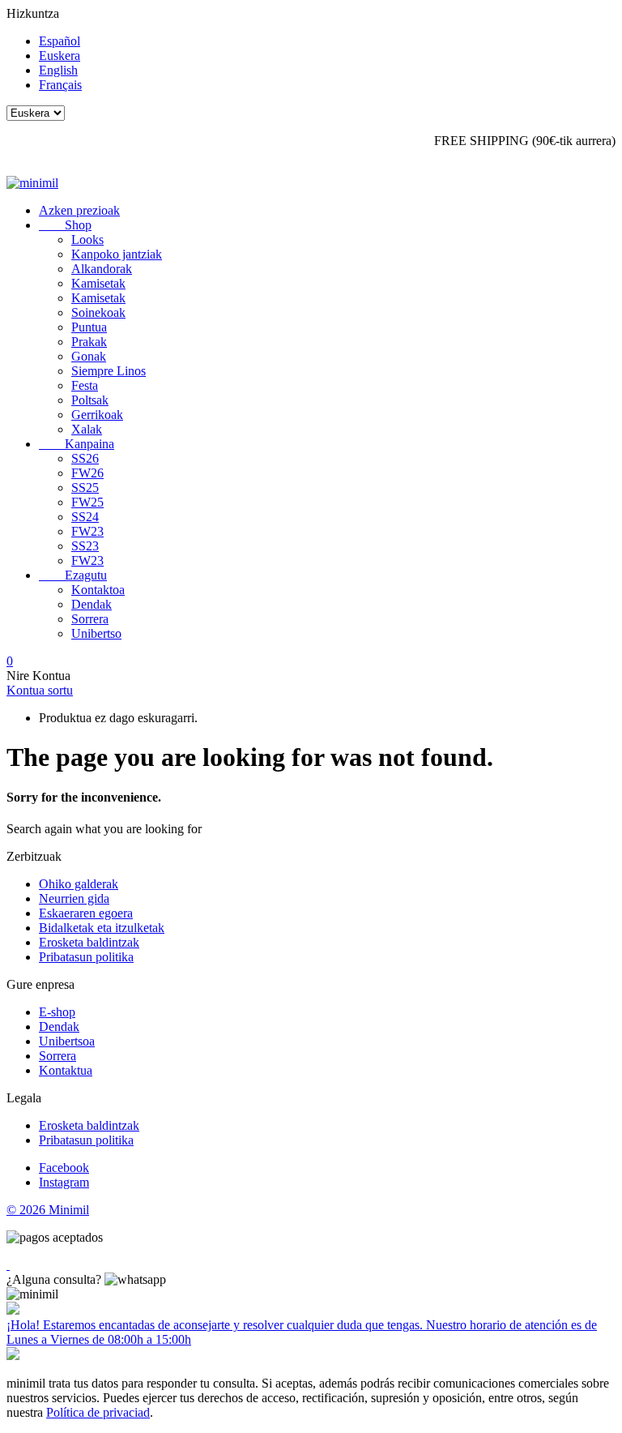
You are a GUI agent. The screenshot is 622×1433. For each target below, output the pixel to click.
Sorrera (90, 619)
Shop (65, 225)
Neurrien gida (74, 898)
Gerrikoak (97, 414)
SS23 (85, 546)
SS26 (85, 458)
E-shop (57, 1012)
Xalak (86, 429)
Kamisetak (98, 283)
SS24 (85, 517)
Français (60, 85)
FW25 (87, 502)
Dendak (91, 604)
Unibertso (96, 633)
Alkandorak (101, 269)
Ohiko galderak (78, 884)
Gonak (88, 356)
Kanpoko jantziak (116, 254)
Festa (84, 385)
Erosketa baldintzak (89, 942)
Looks (87, 239)
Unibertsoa (67, 1041)
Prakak (89, 342)
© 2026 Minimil (47, 1210)
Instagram (64, 1182)
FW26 (87, 473)
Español (59, 41)
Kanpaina (76, 444)
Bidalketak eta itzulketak (101, 928)
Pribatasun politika (86, 957)
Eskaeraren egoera (86, 913)
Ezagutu (73, 575)
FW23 (87, 531)
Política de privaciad (98, 1412)
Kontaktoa (98, 590)
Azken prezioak (79, 210)
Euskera (59, 55)
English (58, 70)
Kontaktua (65, 1070)
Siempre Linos (108, 371)
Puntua (89, 327)
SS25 (85, 487)
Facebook (64, 1167)
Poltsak (90, 400)
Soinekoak (98, 312)
